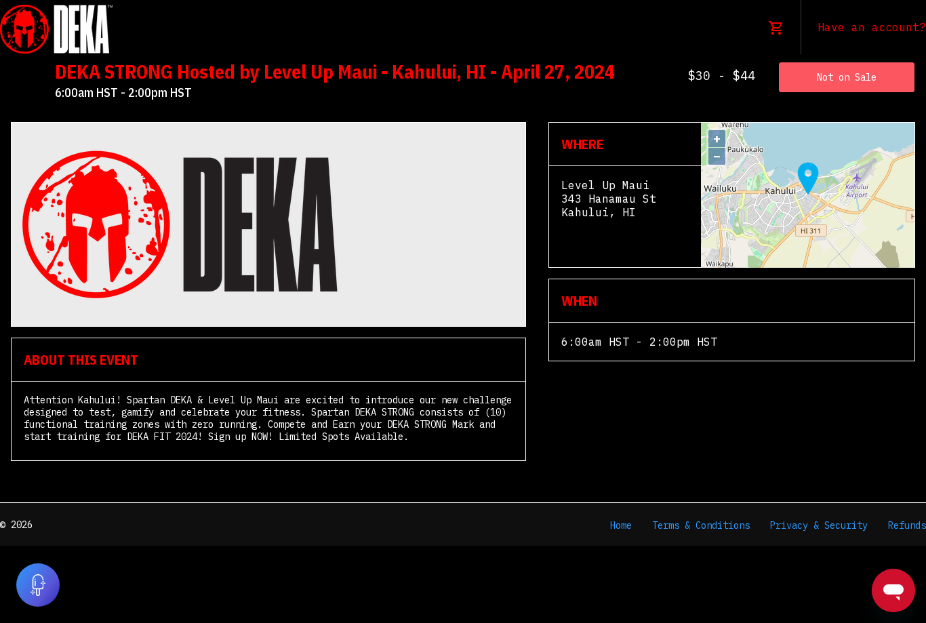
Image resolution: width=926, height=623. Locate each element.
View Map (588, 226)
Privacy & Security (819, 525)
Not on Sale (847, 77)
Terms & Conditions (701, 525)
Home (621, 525)
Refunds (907, 525)
